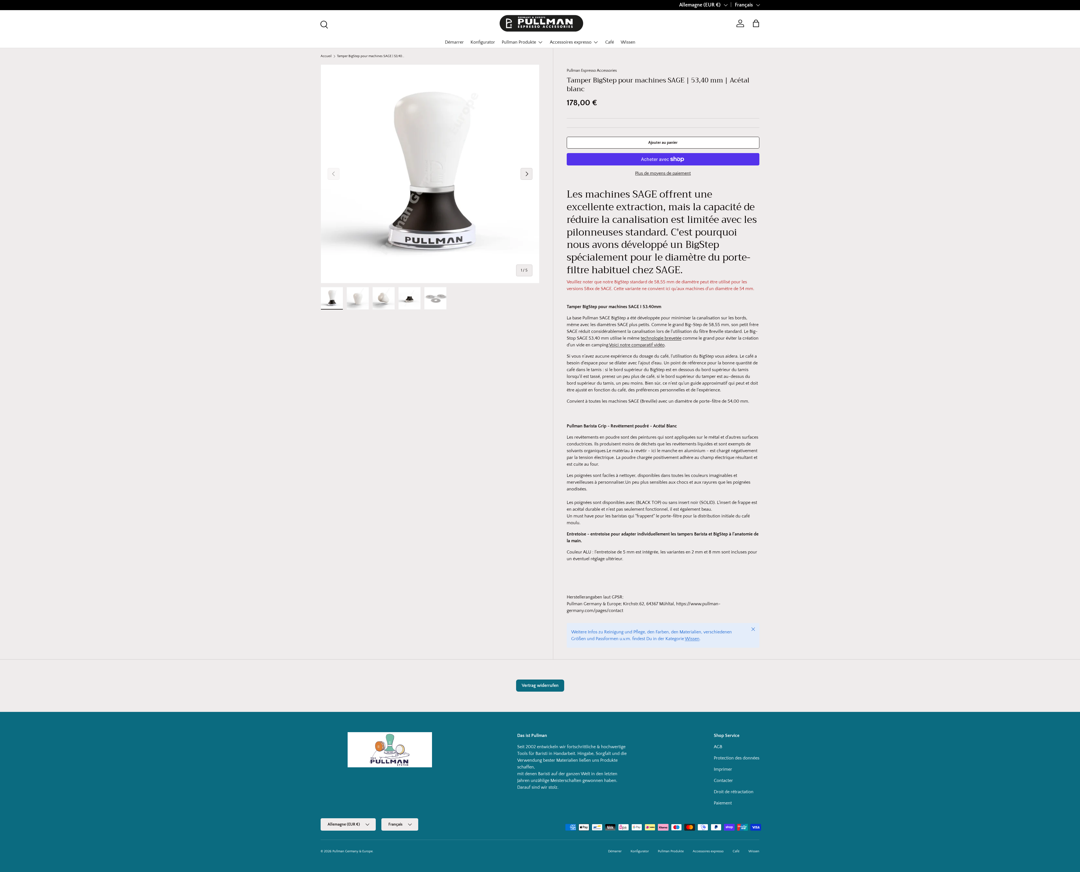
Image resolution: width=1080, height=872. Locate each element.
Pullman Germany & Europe (352, 851)
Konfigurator (483, 42)
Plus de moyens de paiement (663, 173)
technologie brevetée (661, 338)
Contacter (723, 780)
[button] (756, 23)
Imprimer (723, 769)
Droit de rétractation (733, 791)
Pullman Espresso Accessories (592, 70)
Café (609, 42)
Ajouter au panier (663, 142)
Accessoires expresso (570, 42)
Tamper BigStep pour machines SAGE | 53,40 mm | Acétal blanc (370, 56)
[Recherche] (323, 24)
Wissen (628, 42)
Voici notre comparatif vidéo (637, 345)
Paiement (723, 803)
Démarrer (454, 42)
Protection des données (736, 758)
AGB (718, 746)
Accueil (326, 56)
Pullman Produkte (519, 42)
